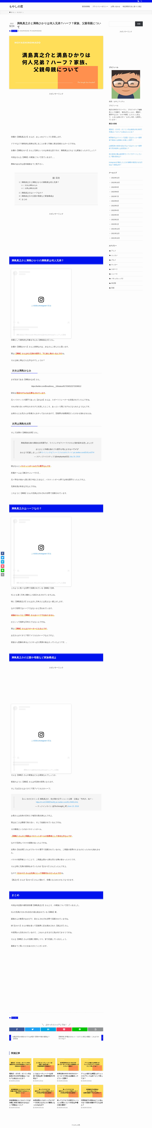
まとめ (24, 199)
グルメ (113, 260)
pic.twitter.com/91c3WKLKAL (67, 802)
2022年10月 (115, 182)
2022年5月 (115, 206)
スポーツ (114, 269)
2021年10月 (115, 238)
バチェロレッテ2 (117, 278)
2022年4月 (115, 210)
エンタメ (14, 31)
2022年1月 (115, 224)
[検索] (141, 1)
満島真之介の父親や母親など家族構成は (38, 196)
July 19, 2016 (75, 457)
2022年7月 (115, 196)
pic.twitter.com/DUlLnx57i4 (83, 452)
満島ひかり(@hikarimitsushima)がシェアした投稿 (41, 770)
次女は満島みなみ (31, 185)
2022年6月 (115, 201)
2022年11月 (115, 178)
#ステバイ (69, 452)
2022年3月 (115, 215)
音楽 (112, 288)
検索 (138, 24)
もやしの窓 (16, 6)
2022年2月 (115, 219)
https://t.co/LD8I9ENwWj (45, 802)
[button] (16, 1029)
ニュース (114, 274)
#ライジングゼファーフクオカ (53, 452)
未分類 (113, 283)
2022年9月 (115, 187)
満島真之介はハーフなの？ (32, 193)
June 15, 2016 (73, 806)
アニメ (113, 251)
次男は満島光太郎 (31, 188)
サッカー (114, 265)
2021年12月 (115, 229)
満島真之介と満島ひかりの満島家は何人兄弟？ (40, 182)
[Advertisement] (56, 112)
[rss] (138, 1)
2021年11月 (115, 233)
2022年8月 (115, 192)
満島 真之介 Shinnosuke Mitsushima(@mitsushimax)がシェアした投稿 (41, 335)
